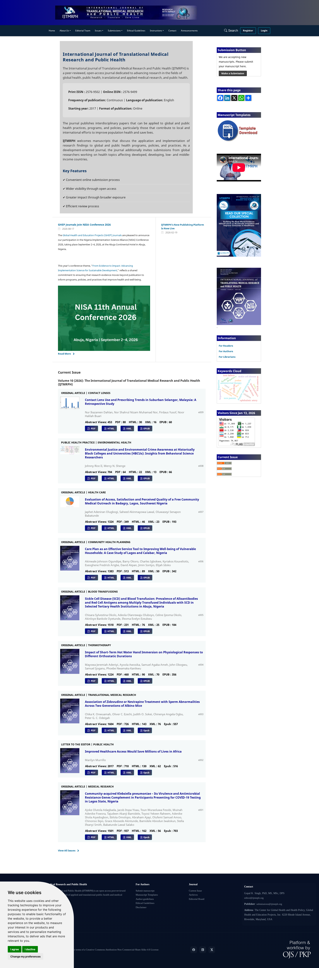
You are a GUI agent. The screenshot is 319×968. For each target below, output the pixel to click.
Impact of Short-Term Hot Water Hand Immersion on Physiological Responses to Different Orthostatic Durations (144, 654)
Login (264, 30)
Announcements (189, 30)
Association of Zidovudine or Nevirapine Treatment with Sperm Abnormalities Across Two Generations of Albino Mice (142, 704)
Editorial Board (196, 899)
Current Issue (195, 890)
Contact (172, 30)
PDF (92, 428)
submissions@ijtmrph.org (269, 904)
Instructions (156, 30)
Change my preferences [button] (25, 956)
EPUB (146, 428)
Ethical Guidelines (136, 30)
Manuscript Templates (147, 895)
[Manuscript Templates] (239, 130)
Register (248, 30)
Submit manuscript (145, 890)
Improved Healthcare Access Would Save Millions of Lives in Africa (133, 751)
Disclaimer (141, 907)
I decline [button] (30, 949)
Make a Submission (232, 73)
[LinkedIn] (202, 949)
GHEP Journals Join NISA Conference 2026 (84, 224)
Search (232, 30)
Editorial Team (82, 30)
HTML (110, 428)
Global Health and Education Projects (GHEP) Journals (92, 235)
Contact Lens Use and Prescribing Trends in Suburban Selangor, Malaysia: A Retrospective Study (140, 402)
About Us (64, 30)
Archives (193, 895)
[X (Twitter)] (211, 949)
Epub (146, 730)
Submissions (114, 30)
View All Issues (66, 850)
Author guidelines (145, 899)
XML (128, 428)
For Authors (226, 351)
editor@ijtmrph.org (254, 898)
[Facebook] (193, 949)
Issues (98, 30)
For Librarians (227, 356)
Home (52, 30)
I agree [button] (14, 949)
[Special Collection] (239, 225)
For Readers (226, 345)
